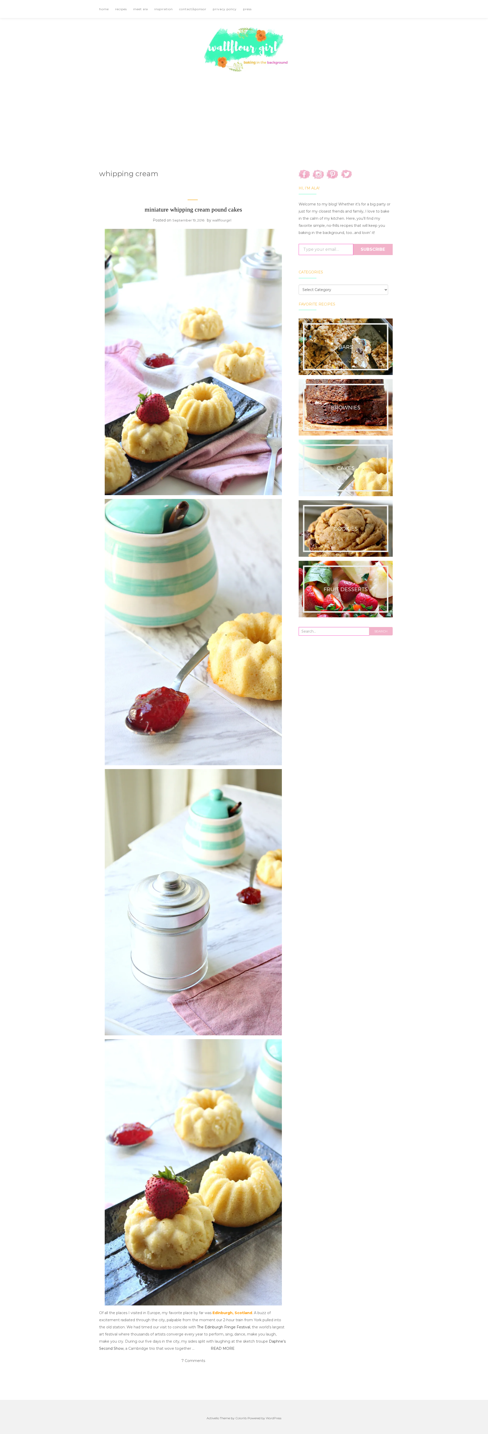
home (104, 9)
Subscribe (373, 249)
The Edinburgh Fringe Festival (223, 1327)
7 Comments (193, 1360)
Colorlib (241, 1418)
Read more (223, 1348)
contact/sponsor (192, 9)
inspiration (163, 9)
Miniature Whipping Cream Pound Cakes (193, 209)
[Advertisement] (244, 113)
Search (380, 631)
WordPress (273, 1418)
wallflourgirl (221, 220)
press (247, 9)
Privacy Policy (225, 9)
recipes (121, 9)
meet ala (140, 9)
